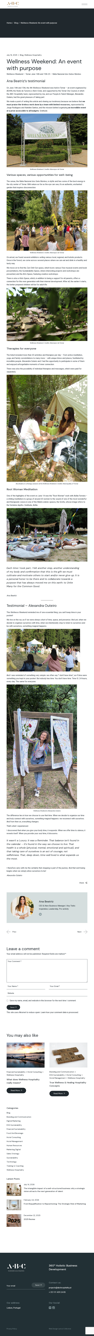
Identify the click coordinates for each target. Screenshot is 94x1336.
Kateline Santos (31, 107)
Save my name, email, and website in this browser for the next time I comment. (43, 1000)
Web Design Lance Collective (60, 1329)
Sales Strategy (13, 1153)
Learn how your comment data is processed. (59, 1012)
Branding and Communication (61, 1072)
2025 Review (29, 1219)
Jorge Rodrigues (14, 107)
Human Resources (14, 1145)
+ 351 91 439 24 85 (57, 1292)
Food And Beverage (15, 1133)
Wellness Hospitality (33, 55)
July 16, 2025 (12, 55)
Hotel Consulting (35, 1072)
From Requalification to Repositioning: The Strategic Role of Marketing (55, 1204)
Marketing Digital (14, 1149)
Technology (12, 1162)
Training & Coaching (15, 1166)
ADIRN (9, 90)
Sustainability (12, 1158)
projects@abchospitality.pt (60, 1287)
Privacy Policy (12, 1329)
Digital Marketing (14, 1121)
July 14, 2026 (29, 1184)
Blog (16, 23)
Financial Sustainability (16, 1072)
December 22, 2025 (32, 1215)
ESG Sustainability (57, 1075)
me (43, 94)
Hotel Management (57, 1078)
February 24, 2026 (31, 1200)
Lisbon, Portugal (13, 1307)
